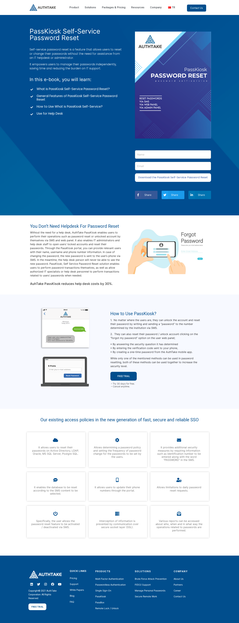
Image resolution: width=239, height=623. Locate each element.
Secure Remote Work (146, 596)
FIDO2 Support (143, 585)
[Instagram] (46, 584)
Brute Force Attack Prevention (151, 579)
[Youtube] (60, 584)
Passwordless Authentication (110, 585)
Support (74, 584)
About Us (178, 579)
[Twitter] (39, 584)
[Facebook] (53, 584)
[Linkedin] (32, 584)
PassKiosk (100, 596)
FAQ (72, 602)
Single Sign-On (103, 590)
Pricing (73, 578)
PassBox (99, 602)
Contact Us (180, 596)
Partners (178, 585)
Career (177, 590)
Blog (72, 596)
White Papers (77, 590)
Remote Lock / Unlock (107, 608)
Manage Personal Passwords (150, 590)
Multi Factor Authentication (109, 579)
